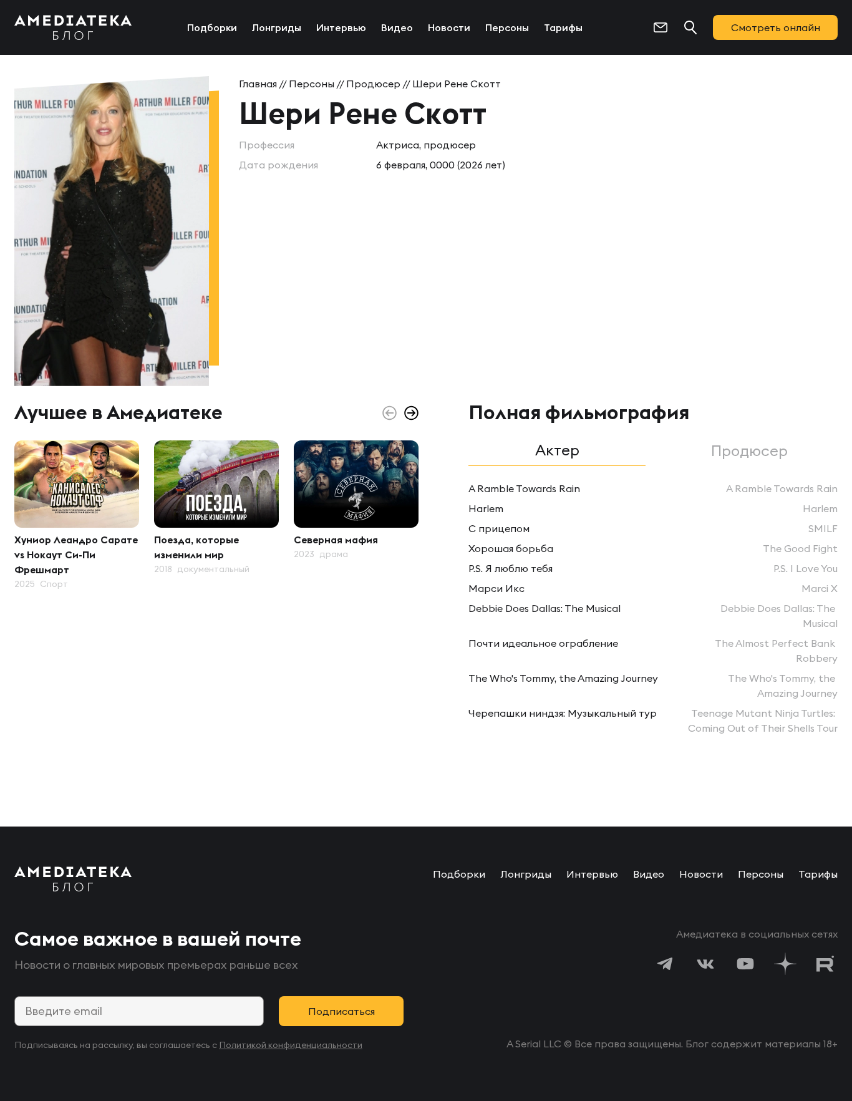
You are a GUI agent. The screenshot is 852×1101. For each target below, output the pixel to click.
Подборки (212, 27)
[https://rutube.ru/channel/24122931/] (825, 963)
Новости (449, 27)
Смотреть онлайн (775, 27)
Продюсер (373, 83)
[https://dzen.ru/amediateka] (785, 963)
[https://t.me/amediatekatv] (665, 963)
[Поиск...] (690, 27)
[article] (76, 515)
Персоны (507, 27)
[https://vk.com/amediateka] (705, 963)
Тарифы (563, 27)
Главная (258, 83)
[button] (411, 413)
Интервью (341, 27)
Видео (397, 27)
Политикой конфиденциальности (290, 1044)
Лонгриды (276, 27)
